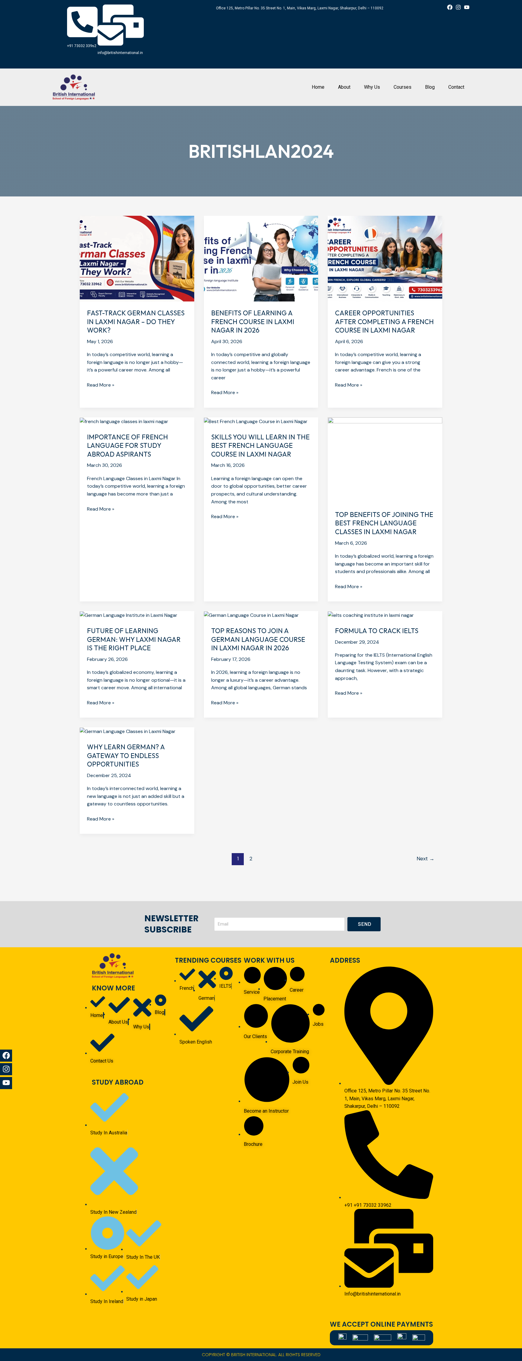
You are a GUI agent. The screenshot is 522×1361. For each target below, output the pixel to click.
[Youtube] (6, 1083)
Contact (456, 87)
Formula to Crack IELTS (376, 630)
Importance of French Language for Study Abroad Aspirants (127, 445)
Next (425, 858)
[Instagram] (6, 1069)
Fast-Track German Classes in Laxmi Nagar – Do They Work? (136, 321)
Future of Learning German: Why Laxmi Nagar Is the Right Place (134, 639)
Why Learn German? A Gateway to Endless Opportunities (126, 755)
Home (318, 87)
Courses (402, 87)
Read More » (100, 384)
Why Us (372, 87)
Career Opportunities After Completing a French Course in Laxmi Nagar (384, 321)
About (344, 87)
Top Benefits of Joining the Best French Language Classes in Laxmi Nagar (384, 523)
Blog (430, 87)
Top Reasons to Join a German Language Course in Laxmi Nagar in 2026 (258, 639)
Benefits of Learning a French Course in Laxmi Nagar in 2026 (252, 321)
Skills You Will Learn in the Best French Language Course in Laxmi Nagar (260, 445)
